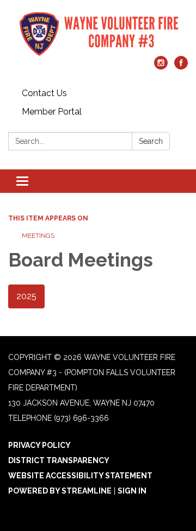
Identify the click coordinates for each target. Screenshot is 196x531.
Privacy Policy (39, 445)
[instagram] (161, 66)
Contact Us (44, 93)
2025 (26, 296)
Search (151, 141)
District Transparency (58, 460)
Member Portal (52, 111)
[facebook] (181, 66)
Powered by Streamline (60, 490)
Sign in (132, 490)
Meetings (38, 235)
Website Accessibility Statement (80, 475)
